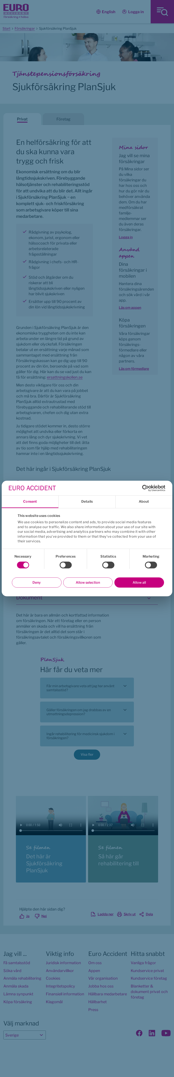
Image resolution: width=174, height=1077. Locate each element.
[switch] (66, 565)
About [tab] (144, 501)
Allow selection (88, 582)
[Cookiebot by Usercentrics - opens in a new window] (146, 488)
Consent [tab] (30, 501)
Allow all (139, 582)
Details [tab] (87, 501)
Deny (36, 582)
